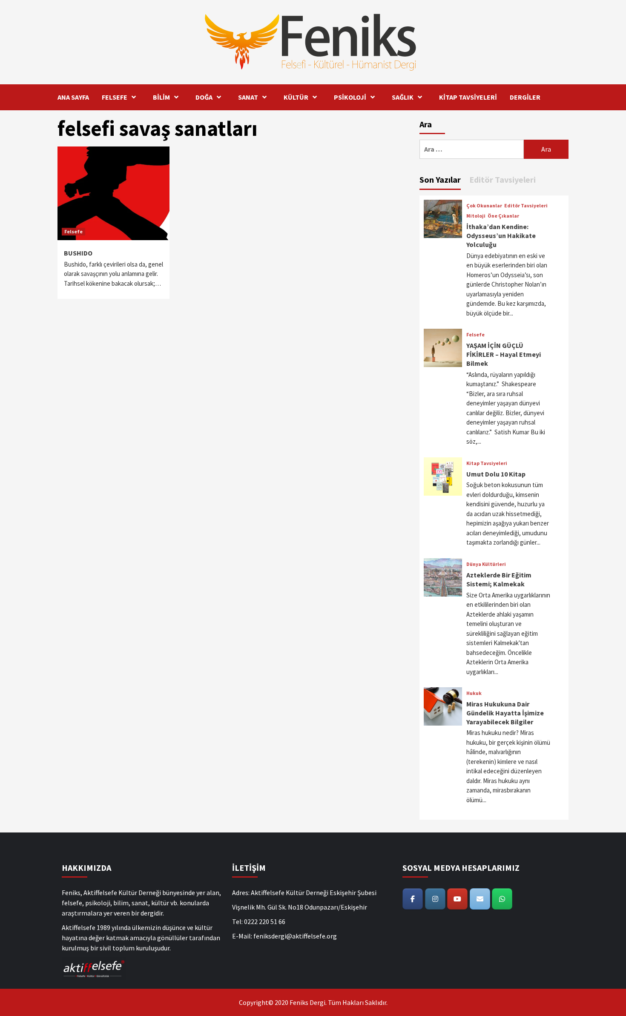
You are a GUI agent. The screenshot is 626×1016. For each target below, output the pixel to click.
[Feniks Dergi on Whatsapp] (502, 899)
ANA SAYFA (73, 97)
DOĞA (203, 97)
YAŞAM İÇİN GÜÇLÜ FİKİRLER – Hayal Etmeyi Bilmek (503, 354)
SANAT (248, 97)
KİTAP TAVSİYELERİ (468, 97)
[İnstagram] (435, 899)
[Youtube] (457, 899)
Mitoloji (475, 215)
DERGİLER (525, 97)
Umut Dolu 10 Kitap (495, 474)
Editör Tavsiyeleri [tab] (502, 179)
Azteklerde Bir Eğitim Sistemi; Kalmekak (498, 579)
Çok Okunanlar (484, 205)
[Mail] (480, 899)
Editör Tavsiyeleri (526, 205)
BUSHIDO (78, 253)
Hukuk (474, 693)
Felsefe (73, 231)
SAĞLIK (403, 97)
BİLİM (161, 97)
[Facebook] (412, 899)
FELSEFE (114, 97)
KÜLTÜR (296, 97)
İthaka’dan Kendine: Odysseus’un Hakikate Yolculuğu (501, 235)
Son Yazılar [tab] (440, 179)
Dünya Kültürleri (486, 564)
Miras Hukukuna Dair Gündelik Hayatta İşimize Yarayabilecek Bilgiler (505, 713)
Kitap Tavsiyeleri (486, 463)
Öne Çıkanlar (503, 215)
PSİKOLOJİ (350, 97)
